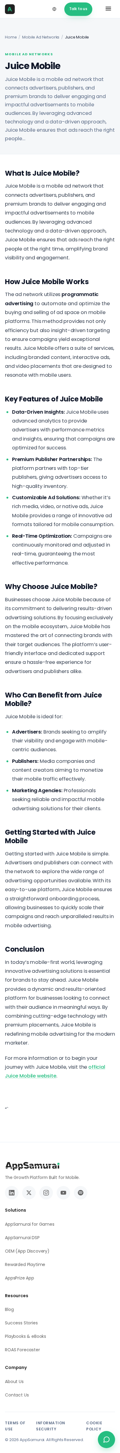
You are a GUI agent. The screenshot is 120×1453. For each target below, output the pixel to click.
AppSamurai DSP (22, 1238)
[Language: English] (54, 9)
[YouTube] (63, 1192)
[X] (29, 1192)
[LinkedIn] (11, 1192)
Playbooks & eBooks (25, 1336)
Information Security (50, 1426)
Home (11, 37)
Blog (9, 1309)
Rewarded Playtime (25, 1264)
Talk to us (78, 8)
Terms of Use (15, 1426)
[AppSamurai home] (11, 9)
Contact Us (17, 1395)
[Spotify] (80, 1192)
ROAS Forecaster (22, 1350)
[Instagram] (46, 1192)
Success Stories (21, 1323)
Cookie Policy (94, 1426)
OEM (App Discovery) (27, 1251)
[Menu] (108, 9)
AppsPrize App (19, 1278)
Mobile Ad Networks (40, 37)
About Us (14, 1381)
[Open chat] (106, 1439)
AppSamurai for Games (29, 1224)
